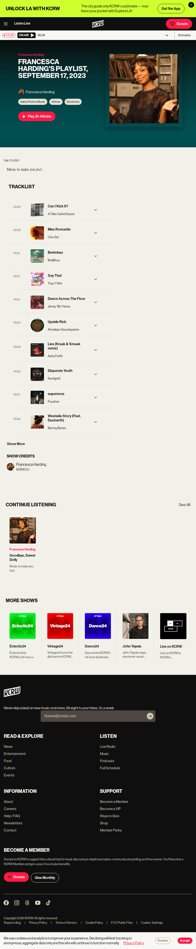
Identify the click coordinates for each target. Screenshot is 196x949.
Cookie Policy (92, 922)
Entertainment (15, 754)
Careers (10, 809)
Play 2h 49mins (39, 116)
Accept (185, 941)
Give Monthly (45, 878)
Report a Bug (12, 922)
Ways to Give (109, 816)
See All (184, 505)
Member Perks (111, 830)
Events (9, 775)
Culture (9, 768)
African (55, 101)
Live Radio (107, 746)
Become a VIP (110, 809)
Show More (16, 444)
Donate (182, 24)
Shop (104, 823)
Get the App (171, 8)
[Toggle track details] (95, 210)
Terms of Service (64, 922)
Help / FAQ (12, 816)
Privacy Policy (36, 922)
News (8, 746)
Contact (10, 830)
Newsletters (13, 823)
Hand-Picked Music (32, 101)
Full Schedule (110, 768)
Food (7, 761)
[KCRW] (12, 696)
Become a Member (114, 802)
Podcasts (107, 761)
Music (104, 754)
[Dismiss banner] (191, 5)
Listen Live (22, 23)
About (8, 802)
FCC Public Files (120, 922)
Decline (163, 941)
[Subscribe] (150, 716)
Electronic (73, 101)
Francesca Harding (22, 549)
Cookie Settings (152, 922)
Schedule (184, 35)
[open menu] (7, 24)
